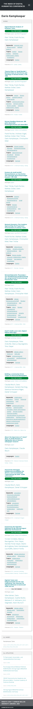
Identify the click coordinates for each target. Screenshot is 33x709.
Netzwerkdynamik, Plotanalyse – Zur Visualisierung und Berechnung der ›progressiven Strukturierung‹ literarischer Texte (16, 277)
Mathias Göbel (10, 87)
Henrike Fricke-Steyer (13, 544)
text (19, 208)
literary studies (11, 105)
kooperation (20, 610)
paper (12, 182)
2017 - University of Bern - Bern (18, 324)
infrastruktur (21, 556)
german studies (18, 104)
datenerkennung (17, 153)
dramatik (9, 148)
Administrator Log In (7, 707)
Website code (6, 702)
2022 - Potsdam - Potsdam (17, 627)
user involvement (12, 402)
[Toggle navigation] (29, 5)
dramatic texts (18, 45)
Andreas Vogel (20, 133)
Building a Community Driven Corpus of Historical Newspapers (16, 374)
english (14, 51)
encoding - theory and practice (16, 409)
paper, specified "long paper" (19, 34)
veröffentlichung (21, 358)
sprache (21, 313)
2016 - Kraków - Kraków (16, 114)
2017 (21, 645)
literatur (17, 154)
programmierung (12, 313)
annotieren (15, 503)
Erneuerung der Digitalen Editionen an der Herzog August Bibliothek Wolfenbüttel (15, 528)
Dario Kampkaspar (11, 40)
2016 (11, 645)
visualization (10, 57)
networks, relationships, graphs (16, 257)
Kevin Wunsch (18, 603)
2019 (13, 647)
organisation (19, 560)
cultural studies (18, 407)
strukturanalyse (11, 208)
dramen (16, 196)
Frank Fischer (19, 37)
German (17, 161)
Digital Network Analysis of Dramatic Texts (14, 27)
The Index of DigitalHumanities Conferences (13, 5)
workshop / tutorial (16, 338)
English (17, 60)
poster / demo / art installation (19, 130)
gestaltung (10, 154)
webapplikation (11, 501)
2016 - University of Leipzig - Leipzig (19, 165)
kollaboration (11, 509)
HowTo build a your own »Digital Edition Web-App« (16, 331)
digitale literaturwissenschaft (12, 300)
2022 (16, 647)
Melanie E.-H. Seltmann (13, 600)
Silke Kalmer (9, 595)
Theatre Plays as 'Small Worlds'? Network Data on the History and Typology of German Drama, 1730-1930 (16, 73)
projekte (9, 612)
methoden (20, 509)
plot (20, 303)
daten (14, 307)
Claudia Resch (10, 384)
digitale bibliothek (19, 554)
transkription (20, 618)
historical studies (12, 413)
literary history (11, 47)
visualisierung (11, 158)
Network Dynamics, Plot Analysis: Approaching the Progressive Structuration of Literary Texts (16, 226)
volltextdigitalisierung (13, 499)
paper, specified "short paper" (19, 233)
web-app (17, 354)
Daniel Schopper (11, 392)
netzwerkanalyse (12, 150)
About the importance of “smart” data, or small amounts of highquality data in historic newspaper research (16, 439)
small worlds (11, 99)
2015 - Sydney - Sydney (16, 64)
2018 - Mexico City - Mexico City (18, 430)
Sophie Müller (20, 598)
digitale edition (18, 352)
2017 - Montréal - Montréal (17, 268)
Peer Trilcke (9, 37)
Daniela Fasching (21, 387)
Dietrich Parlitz (18, 549)
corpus (17, 399)
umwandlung (10, 358)
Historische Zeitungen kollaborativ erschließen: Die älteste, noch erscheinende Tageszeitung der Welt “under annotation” (15, 473)
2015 (8, 645)
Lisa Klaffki (8, 549)
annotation (17, 493)
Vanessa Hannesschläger (14, 389)
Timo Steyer (9, 346)
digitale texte (11, 610)
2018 (4, 647)
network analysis (17, 97)
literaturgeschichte (19, 148)
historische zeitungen (13, 495)
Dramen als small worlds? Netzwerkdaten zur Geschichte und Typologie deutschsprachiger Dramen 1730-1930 (16, 174)
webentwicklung (11, 360)
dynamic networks (18, 249)
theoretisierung (11, 317)
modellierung (11, 309)
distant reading (18, 146)
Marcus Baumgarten (19, 344)
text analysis (18, 259)
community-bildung (12, 505)
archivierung (10, 616)
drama (16, 95)
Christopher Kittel (21, 293)
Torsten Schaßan (11, 539)
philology (9, 259)
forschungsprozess (13, 507)
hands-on (10, 354)
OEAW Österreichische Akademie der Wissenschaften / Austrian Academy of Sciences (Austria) (15, 680)
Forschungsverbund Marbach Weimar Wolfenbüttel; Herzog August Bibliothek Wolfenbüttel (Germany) (15, 669)
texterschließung (12, 497)
